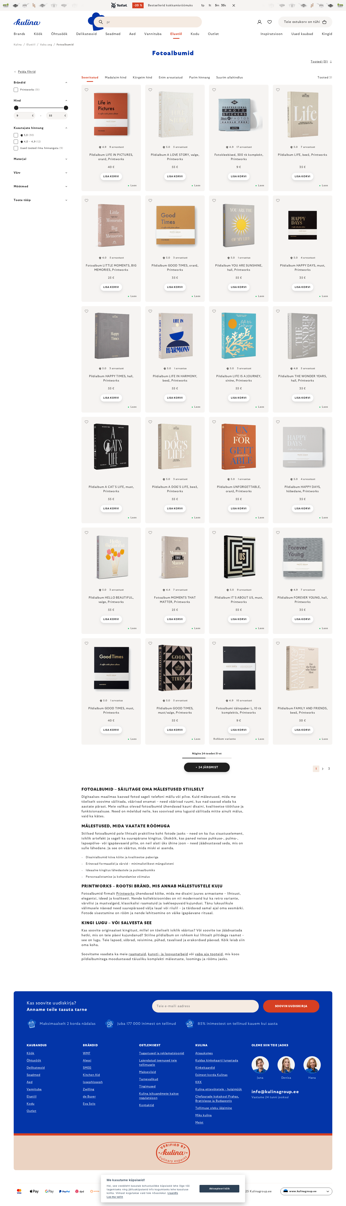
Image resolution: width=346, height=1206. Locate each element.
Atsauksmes (204, 1053)
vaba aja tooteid (209, 954)
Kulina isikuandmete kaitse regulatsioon (159, 1095)
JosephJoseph (93, 1082)
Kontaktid (146, 1105)
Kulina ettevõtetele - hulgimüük (218, 1089)
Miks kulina (203, 1115)
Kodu (30, 1103)
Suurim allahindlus (229, 77)
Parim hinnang (199, 77)
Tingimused (147, 1086)
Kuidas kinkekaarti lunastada (216, 1060)
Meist (199, 1122)
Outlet (31, 1111)
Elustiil (31, 1096)
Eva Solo (89, 1103)
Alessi (87, 1060)
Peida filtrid (27, 71)
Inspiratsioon (272, 34)
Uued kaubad (302, 34)
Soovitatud (89, 77)
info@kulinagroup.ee (275, 1092)
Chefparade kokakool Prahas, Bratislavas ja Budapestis (217, 1098)
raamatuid (137, 954)
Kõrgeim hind (142, 77)
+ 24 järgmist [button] (207, 767)
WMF (86, 1053)
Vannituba (34, 1089)
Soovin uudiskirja (291, 1006)
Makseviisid (147, 1072)
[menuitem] (19, 35)
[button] (206, 78)
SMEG (87, 1067)
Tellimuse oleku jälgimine (213, 1108)
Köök (30, 1053)
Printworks (125, 893)
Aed (29, 1082)
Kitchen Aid (91, 1074)
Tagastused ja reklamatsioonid (161, 1053)
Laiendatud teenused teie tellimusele (158, 1062)
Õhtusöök (34, 1060)
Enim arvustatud (171, 77)
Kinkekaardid (205, 1067)
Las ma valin (115, 1196)
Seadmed (33, 1074)
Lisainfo (173, 1193)
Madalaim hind (115, 77)
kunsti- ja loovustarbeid (168, 954)
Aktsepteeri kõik (219, 1188)
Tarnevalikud (148, 1079)
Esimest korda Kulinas (211, 1074)
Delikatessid (36, 1067)
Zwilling (88, 1089)
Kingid (327, 34)
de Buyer (89, 1096)
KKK (198, 1082)
